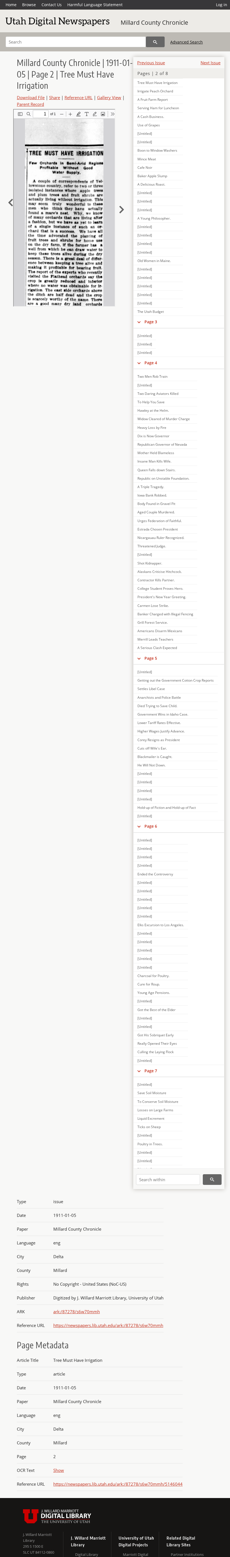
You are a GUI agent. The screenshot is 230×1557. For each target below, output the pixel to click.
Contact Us (52, 4)
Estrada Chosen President (157, 529)
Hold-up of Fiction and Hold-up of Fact (166, 807)
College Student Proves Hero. (160, 588)
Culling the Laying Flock (155, 1052)
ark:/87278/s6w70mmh (76, 1311)
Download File (31, 97)
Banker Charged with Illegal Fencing (165, 614)
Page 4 (150, 362)
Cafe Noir (144, 167)
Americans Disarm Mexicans (159, 631)
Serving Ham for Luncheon (158, 108)
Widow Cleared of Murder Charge (163, 418)
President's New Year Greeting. (161, 597)
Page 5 (150, 658)
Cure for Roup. (148, 984)
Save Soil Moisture (151, 1093)
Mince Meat (146, 159)
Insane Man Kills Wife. (154, 461)
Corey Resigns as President (158, 739)
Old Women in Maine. (154, 260)
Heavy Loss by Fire (151, 427)
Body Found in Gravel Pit (156, 503)
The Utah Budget (150, 311)
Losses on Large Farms (155, 1110)
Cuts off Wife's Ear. (152, 748)
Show (58, 1470)
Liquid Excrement (150, 1118)
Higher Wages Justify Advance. (161, 731)
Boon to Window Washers (157, 150)
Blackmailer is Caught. (154, 756)
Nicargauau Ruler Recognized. (160, 537)
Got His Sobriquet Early (155, 1035)
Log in (221, 4)
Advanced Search (186, 42)
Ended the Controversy (155, 874)
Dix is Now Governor (153, 436)
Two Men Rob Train (152, 376)
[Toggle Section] (139, 321)
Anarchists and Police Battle (159, 697)
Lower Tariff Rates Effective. (159, 722)
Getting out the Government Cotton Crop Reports (175, 680)
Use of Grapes (148, 125)
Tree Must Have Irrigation (157, 82)
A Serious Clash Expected (157, 647)
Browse (29, 4)
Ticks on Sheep (149, 1126)
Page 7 (150, 1070)
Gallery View (109, 97)
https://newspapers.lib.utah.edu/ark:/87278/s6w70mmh (108, 1325)
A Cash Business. (150, 116)
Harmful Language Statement (95, 4)
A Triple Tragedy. (150, 486)
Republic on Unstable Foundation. (163, 478)
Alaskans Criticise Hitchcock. (159, 571)
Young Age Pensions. (153, 992)
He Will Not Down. (151, 765)
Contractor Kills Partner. (156, 580)
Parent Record (30, 104)
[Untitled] (144, 133)
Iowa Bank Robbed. (152, 495)
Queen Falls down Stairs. (156, 470)
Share (54, 97)
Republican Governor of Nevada (162, 444)
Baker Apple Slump (152, 176)
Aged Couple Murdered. (156, 512)
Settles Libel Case (151, 688)
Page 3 (150, 321)
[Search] (155, 42)
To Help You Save (151, 402)
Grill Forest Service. (152, 622)
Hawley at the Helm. (153, 410)
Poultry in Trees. (150, 1144)
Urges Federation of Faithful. (159, 520)
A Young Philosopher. (154, 218)
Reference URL (79, 97)
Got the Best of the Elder (156, 1009)
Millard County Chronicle (154, 22)
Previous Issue (151, 62)
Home (11, 4)
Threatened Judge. (151, 546)
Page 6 (150, 826)
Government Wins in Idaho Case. (162, 714)
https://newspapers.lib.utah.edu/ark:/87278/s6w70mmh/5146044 (118, 1484)
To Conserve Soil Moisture (157, 1101)
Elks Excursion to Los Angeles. (160, 925)
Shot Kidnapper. (149, 563)
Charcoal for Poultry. (153, 975)
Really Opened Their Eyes (157, 1043)
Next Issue (210, 62)
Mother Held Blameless (155, 452)
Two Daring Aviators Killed (157, 393)
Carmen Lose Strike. (153, 605)
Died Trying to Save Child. (157, 706)
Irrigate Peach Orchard (155, 91)
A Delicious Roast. (151, 184)
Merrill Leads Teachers (155, 639)
